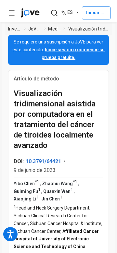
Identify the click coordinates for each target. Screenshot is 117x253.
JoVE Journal (35, 28)
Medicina (54, 28)
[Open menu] (11, 13)
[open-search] (54, 13)
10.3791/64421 (43, 161)
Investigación (15, 28)
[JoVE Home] (30, 13)
